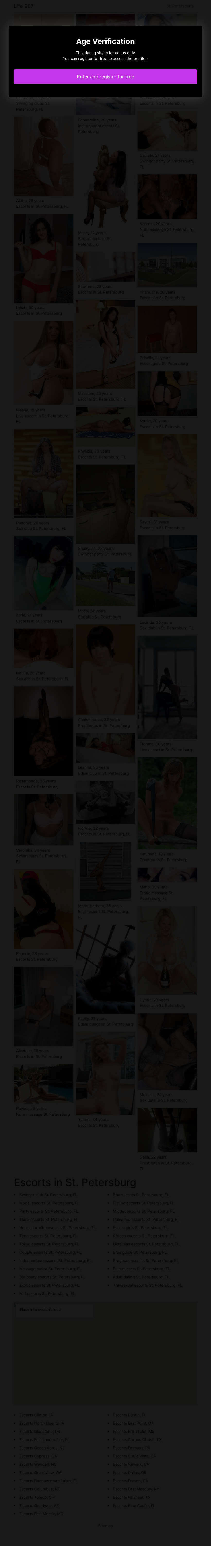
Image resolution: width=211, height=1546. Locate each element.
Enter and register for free (105, 76)
